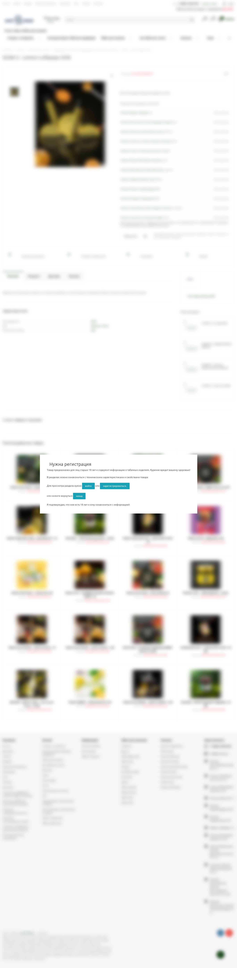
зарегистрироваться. (114, 486)
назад (79, 496)
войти (88, 486)
